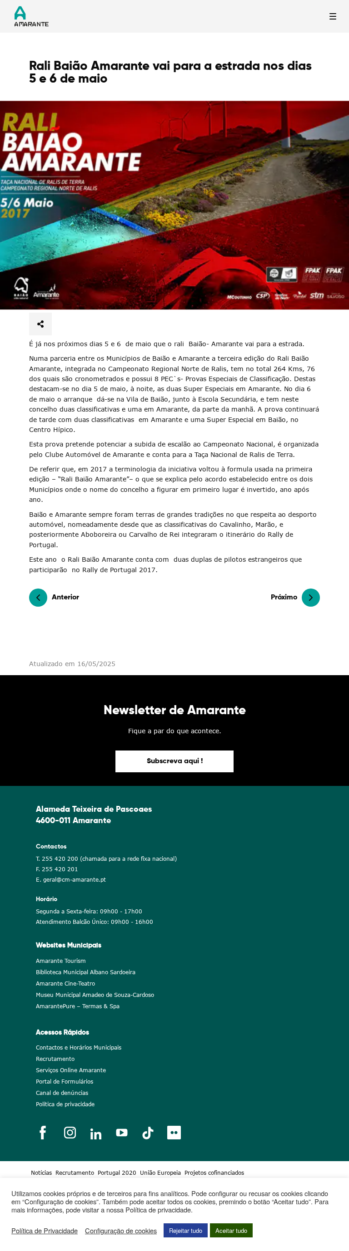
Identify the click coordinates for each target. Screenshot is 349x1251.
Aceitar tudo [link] (231, 1230)
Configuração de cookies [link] (121, 1230)
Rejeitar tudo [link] (185, 1230)
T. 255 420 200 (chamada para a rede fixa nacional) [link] (106, 858)
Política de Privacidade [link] (44, 1230)
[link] (174, 205)
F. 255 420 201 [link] (57, 869)
